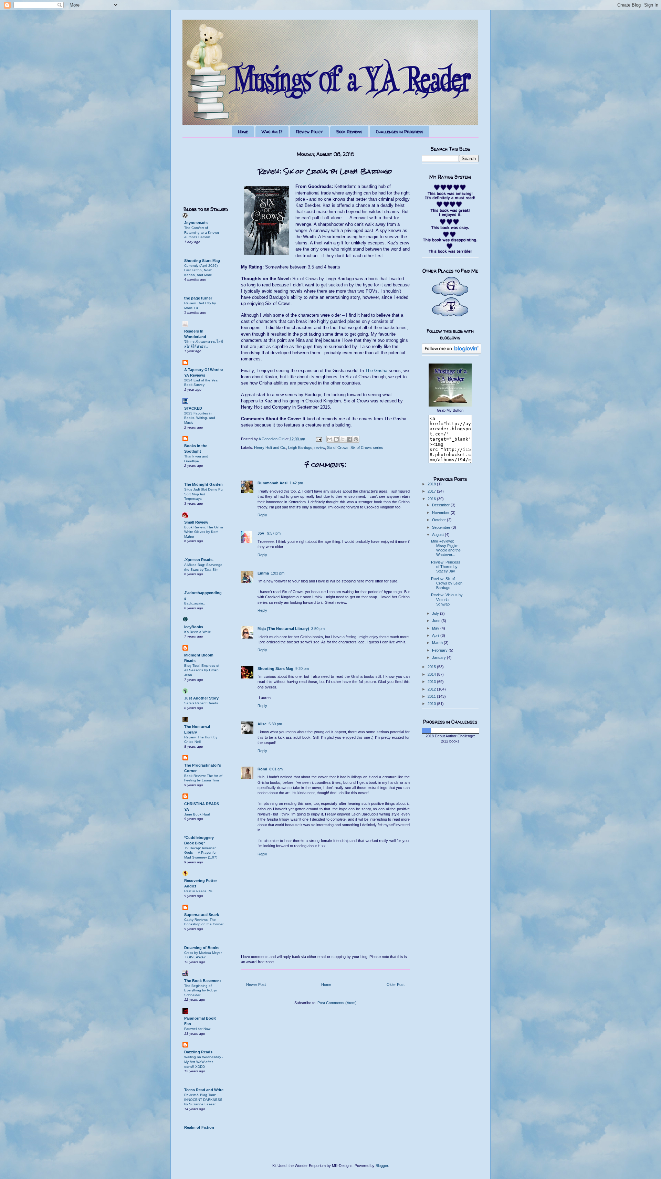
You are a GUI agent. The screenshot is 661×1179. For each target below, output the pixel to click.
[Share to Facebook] (349, 439)
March (438, 643)
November (441, 512)
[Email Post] (318, 439)
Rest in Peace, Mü (198, 891)
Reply (262, 515)
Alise (262, 724)
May (436, 628)
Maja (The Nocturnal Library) (283, 629)
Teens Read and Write (203, 1090)
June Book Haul (197, 814)
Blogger (382, 1166)
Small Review (196, 522)
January (439, 657)
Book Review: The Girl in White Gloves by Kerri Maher (203, 531)
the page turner (198, 298)
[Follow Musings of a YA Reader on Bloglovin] (451, 352)
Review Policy (309, 132)
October (439, 520)
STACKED (193, 408)
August (438, 535)
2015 (432, 667)
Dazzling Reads (198, 1052)
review (319, 447)
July (436, 613)
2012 (432, 689)
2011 (432, 696)
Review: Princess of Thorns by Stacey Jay (445, 566)
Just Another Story (201, 698)
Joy (261, 533)
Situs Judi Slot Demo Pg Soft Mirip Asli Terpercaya (203, 494)
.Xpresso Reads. (198, 560)
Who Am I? (272, 132)
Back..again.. (194, 603)
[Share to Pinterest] (356, 439)
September (441, 527)
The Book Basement (202, 981)
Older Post (396, 984)
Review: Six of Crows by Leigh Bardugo (446, 583)
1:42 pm (296, 483)
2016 (432, 499)
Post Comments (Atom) (337, 1003)
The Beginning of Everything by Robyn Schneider (200, 990)
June (436, 621)
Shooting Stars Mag (275, 668)
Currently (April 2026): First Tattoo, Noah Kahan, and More (201, 270)
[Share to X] (342, 439)
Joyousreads (196, 223)
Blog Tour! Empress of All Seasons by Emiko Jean (201, 670)
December (441, 505)
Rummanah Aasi (272, 483)
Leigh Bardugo (300, 447)
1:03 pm (277, 573)
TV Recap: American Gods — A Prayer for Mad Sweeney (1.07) (200, 852)
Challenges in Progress (399, 132)
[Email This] (329, 439)
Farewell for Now (197, 1029)
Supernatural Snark (201, 915)
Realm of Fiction (199, 1127)
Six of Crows (337, 447)
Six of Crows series (366, 447)
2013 (432, 682)
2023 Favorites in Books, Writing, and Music (199, 417)
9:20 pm (302, 668)
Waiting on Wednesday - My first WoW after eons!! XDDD (203, 1061)
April (436, 635)
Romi (262, 769)
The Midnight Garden (203, 484)
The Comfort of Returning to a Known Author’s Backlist (201, 232)
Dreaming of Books (201, 948)
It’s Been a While (197, 632)
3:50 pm (318, 629)
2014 (432, 674)
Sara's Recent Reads (201, 703)
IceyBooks (193, 627)
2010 (432, 704)
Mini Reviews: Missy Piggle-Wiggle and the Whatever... (446, 548)
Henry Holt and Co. (270, 447)
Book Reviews (349, 132)
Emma (263, 573)
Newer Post (256, 984)
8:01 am (276, 769)
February (440, 650)
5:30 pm (275, 724)
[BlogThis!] (336, 439)
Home (243, 132)
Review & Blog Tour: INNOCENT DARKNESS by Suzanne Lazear (203, 1099)
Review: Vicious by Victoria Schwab (447, 599)
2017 (432, 491)
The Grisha (376, 370)
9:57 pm (274, 533)
